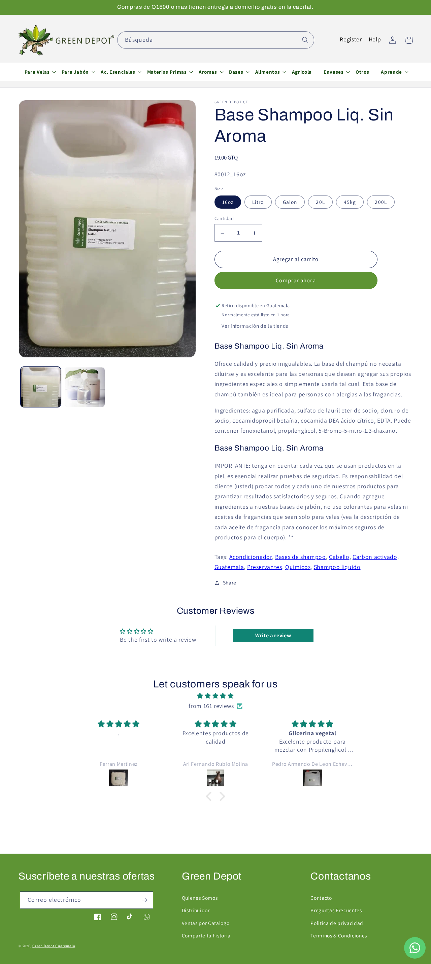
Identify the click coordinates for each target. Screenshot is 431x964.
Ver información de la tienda (255, 326)
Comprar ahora (296, 280)
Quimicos (297, 567)
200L (381, 202)
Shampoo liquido (337, 567)
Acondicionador (250, 557)
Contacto (321, 897)
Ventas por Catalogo (206, 923)
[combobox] (216, 40)
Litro (258, 202)
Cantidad (224, 218)
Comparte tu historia (206, 935)
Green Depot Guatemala (53, 945)
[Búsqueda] (305, 40)
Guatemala (229, 567)
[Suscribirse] (145, 900)
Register (351, 39)
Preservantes (264, 567)
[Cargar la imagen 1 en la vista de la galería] (41, 387)
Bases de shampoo (300, 557)
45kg (350, 202)
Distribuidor (196, 910)
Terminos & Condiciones (338, 935)
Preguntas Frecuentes (336, 910)
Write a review (273, 635)
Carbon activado (375, 557)
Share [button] (229, 582)
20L (320, 202)
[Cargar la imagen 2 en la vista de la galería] (85, 387)
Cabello (339, 557)
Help (375, 39)
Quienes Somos (200, 897)
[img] (215, 696)
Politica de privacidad (336, 923)
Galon (290, 202)
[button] (37, 72)
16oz (227, 202)
